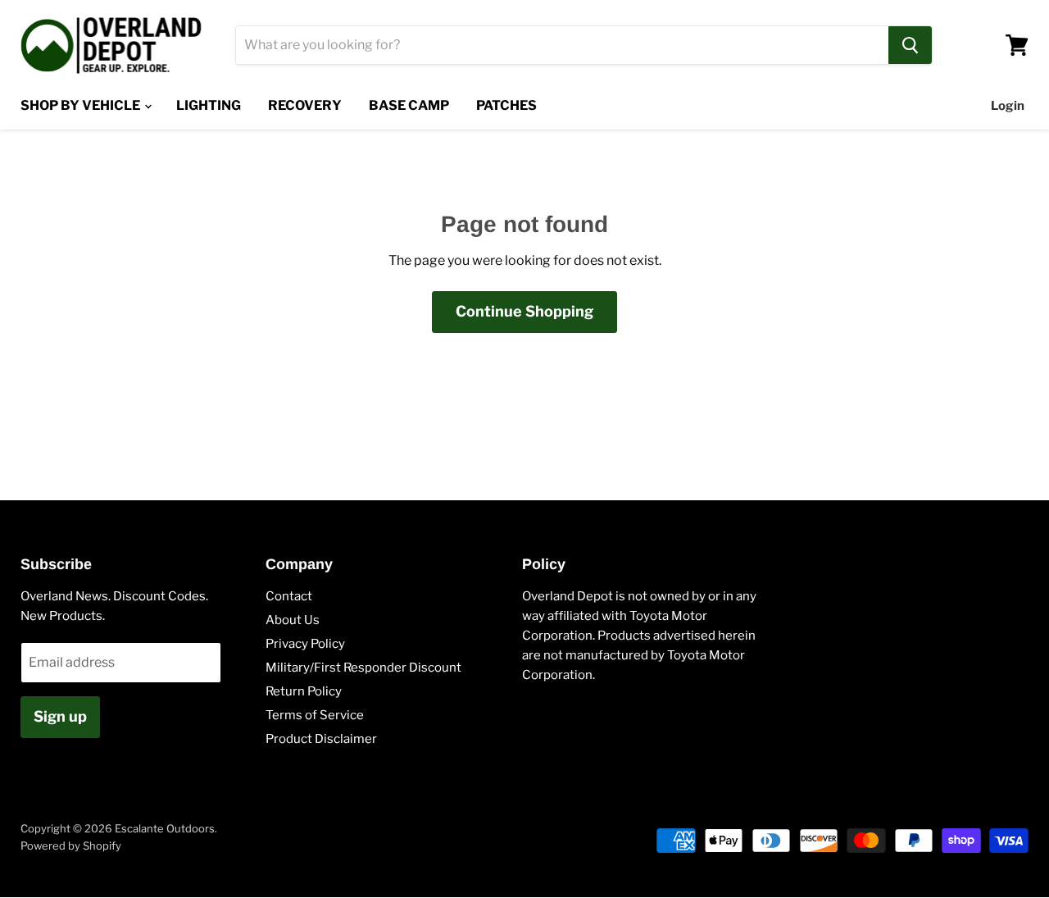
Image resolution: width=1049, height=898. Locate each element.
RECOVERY (305, 105)
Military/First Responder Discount (363, 667)
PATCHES (506, 105)
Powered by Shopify (70, 845)
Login (1007, 105)
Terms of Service (315, 715)
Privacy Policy (305, 643)
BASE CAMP (409, 105)
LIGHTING (208, 105)
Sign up (60, 716)
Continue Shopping (524, 311)
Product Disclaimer (321, 739)
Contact (289, 596)
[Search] (910, 45)
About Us (293, 620)
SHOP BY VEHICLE (81, 105)
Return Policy (304, 691)
